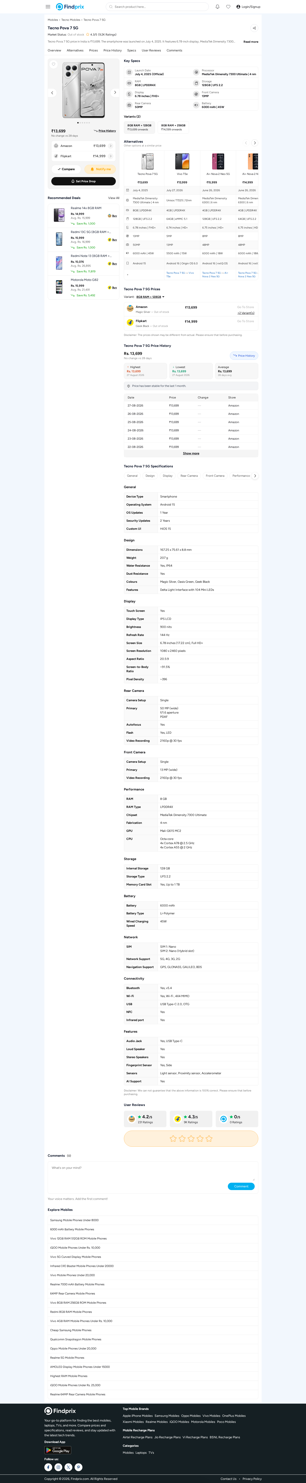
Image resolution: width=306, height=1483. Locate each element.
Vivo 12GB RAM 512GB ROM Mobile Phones (78, 1238)
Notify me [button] (103, 169)
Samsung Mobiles (167, 1416)
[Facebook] (48, 1467)
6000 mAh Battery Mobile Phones (72, 1229)
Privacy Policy (252, 1479)
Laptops (141, 1453)
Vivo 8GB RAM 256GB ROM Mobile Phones (78, 1302)
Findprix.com (80, 1479)
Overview (54, 50)
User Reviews (151, 50)
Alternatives (75, 50)
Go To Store (245, 307)
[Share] (254, 28)
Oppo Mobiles (191, 1416)
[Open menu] (48, 6)
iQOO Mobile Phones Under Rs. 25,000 (75, 1385)
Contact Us (229, 1479)
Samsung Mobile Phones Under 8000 (74, 1220)
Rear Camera (189, 475)
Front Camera (215, 475)
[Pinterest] (78, 1467)
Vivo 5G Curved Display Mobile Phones (75, 1256)
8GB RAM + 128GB (148, 297)
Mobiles (53, 19)
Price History (112, 50)
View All (113, 198)
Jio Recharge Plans (167, 1437)
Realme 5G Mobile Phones (67, 1357)
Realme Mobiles (157, 1422)
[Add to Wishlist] (53, 64)
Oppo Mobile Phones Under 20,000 (73, 1348)
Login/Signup (251, 7)
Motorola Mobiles (203, 1422)
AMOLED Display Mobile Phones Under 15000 (80, 1367)
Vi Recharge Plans (195, 1437)
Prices (93, 50)
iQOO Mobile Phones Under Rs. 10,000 (75, 1247)
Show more (191, 453)
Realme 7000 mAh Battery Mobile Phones (77, 1284)
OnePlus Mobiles (234, 1416)
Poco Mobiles (226, 1422)
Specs (131, 50)
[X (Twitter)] (68, 1467)
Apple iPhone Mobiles (138, 1416)
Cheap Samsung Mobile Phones (70, 1330)
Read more (251, 41)
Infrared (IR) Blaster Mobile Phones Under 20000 (82, 1266)
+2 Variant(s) (245, 313)
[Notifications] (217, 6)
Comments (174, 50)
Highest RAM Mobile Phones (68, 1376)
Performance (241, 475)
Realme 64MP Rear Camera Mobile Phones (77, 1394)
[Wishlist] (228, 6)
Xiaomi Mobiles (133, 1422)
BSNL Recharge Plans (225, 1437)
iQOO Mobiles (179, 1422)
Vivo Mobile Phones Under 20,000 (72, 1275)
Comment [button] (241, 1186)
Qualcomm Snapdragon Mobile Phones (75, 1339)
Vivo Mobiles (211, 1416)
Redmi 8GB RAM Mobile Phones (71, 1312)
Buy (114, 215)
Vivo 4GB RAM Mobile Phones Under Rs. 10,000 (81, 1321)
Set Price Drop (86, 181)
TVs (151, 1453)
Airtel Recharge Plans (138, 1437)
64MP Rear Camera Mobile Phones (72, 1293)
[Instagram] (58, 1467)
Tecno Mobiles (70, 19)
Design (150, 475)
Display (167, 475)
